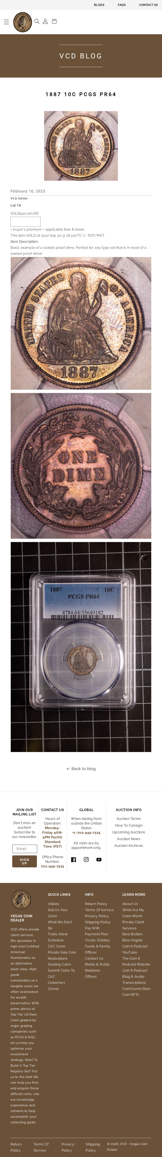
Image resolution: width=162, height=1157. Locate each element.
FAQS (122, 5)
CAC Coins (56, 946)
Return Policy (96, 904)
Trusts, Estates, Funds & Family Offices (98, 946)
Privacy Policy (97, 916)
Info (89, 895)
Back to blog (84, 768)
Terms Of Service (99, 910)
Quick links (59, 895)
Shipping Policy (98, 922)
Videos (53, 904)
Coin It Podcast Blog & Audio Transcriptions (135, 976)
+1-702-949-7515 (86, 833)
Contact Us (148, 5)
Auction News (128, 839)
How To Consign (128, 825)
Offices (91, 977)
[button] (6, 22)
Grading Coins (59, 964)
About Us (130, 904)
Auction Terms (129, 819)
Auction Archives (129, 846)
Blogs (99, 5)
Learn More (134, 895)
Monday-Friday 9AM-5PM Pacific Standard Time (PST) (52, 837)
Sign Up (24, 861)
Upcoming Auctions (128, 832)
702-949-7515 (52, 866)
